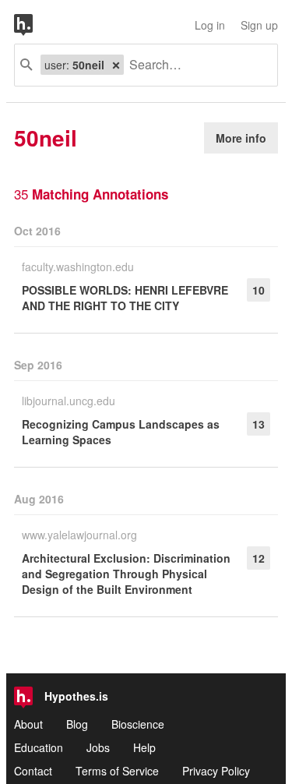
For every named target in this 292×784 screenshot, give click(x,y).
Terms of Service (117, 771)
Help (144, 747)
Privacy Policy (216, 771)
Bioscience (137, 724)
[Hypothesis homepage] (35, 25)
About (28, 724)
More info (241, 138)
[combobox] (195, 65)
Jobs (98, 747)
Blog (77, 724)
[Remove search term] (116, 65)
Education (38, 747)
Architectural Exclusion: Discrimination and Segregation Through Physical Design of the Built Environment (126, 573)
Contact (33, 771)
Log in (210, 25)
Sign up (259, 25)
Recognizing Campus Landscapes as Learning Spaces (121, 431)
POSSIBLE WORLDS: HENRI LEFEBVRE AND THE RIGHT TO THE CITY (125, 297)
